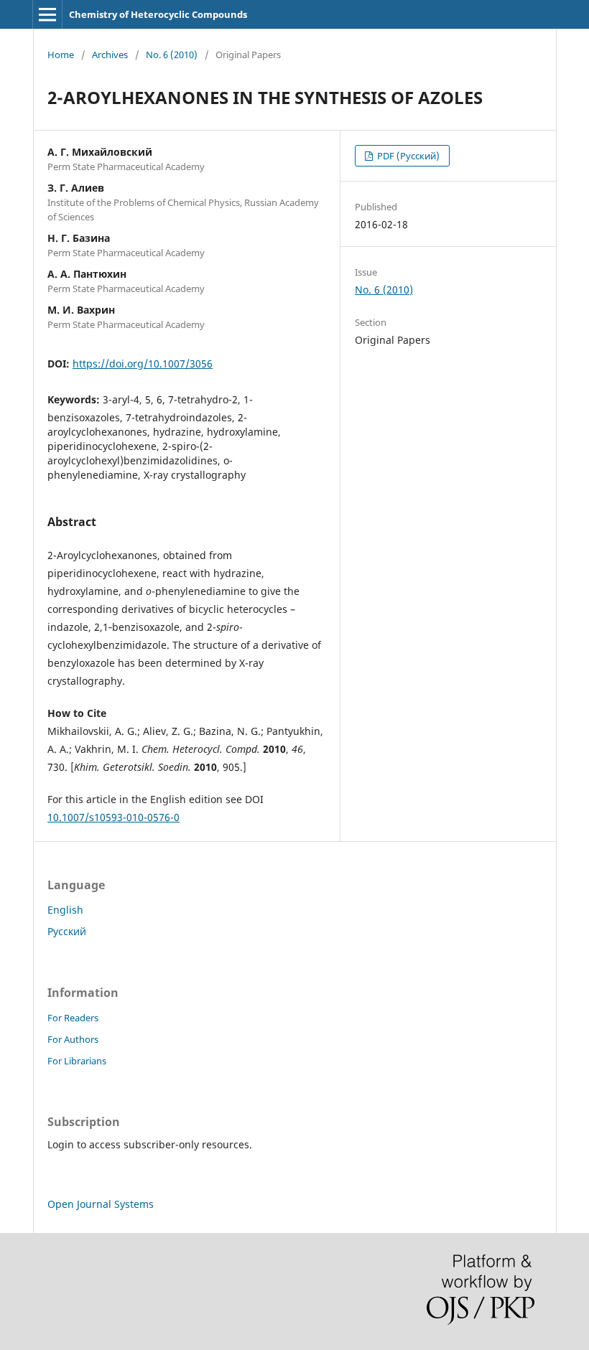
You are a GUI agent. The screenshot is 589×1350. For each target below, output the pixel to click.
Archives (110, 54)
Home (60, 54)
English (65, 910)
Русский (66, 931)
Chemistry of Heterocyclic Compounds (158, 14)
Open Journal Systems (100, 1204)
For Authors (72, 1039)
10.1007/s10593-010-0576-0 (113, 817)
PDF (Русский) (407, 155)
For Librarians (76, 1060)
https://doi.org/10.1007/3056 (143, 363)
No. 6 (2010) (172, 54)
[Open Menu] (47, 14)
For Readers (72, 1017)
